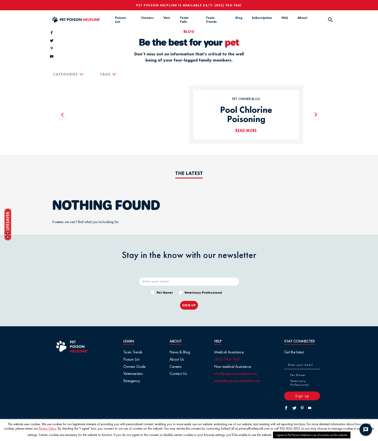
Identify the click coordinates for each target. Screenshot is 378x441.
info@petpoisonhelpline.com (235, 373)
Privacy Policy (47, 428)
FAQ (285, 18)
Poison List (120, 20)
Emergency (131, 380)
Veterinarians (133, 373)
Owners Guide (134, 366)
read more (246, 130)
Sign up (302, 395)
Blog (238, 18)
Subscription (262, 18)
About (302, 18)
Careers (176, 366)
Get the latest (294, 352)
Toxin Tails (184, 20)
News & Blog (180, 352)
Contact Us (178, 373)
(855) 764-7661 (228, 5)
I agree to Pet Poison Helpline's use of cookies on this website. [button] (312, 435)
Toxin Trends (211, 20)
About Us (177, 359)
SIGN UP (189, 305)
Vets (166, 18)
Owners (147, 18)
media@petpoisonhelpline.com (237, 380)
